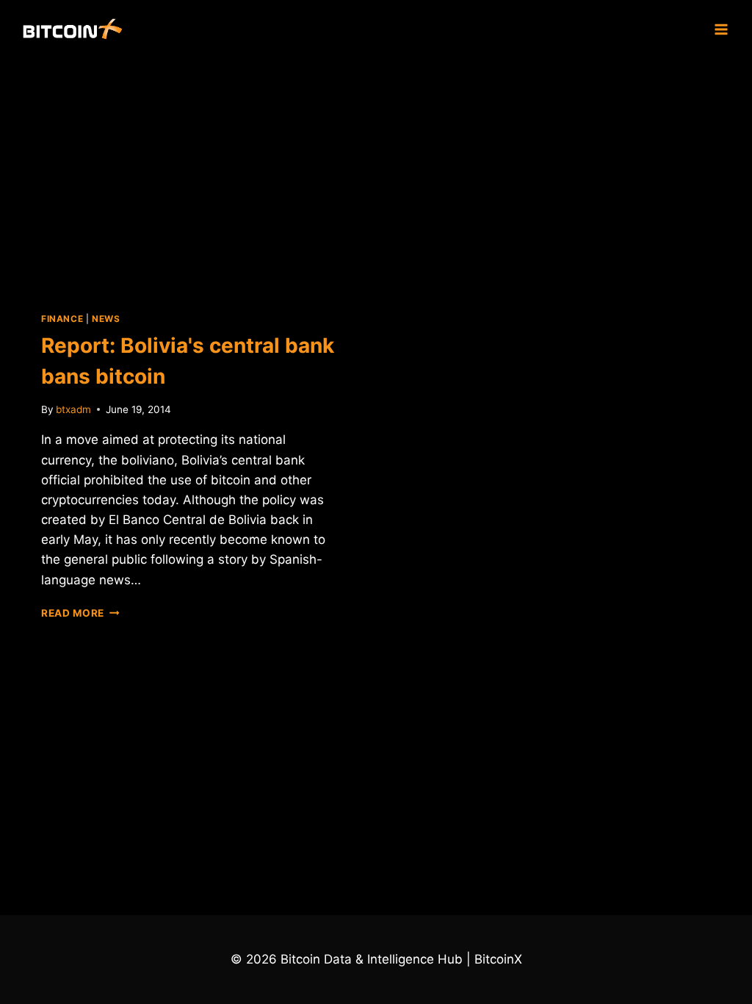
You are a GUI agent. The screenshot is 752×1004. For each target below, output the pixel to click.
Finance (62, 318)
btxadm (73, 409)
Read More (80, 613)
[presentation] (189, 173)
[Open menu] (720, 29)
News (106, 318)
